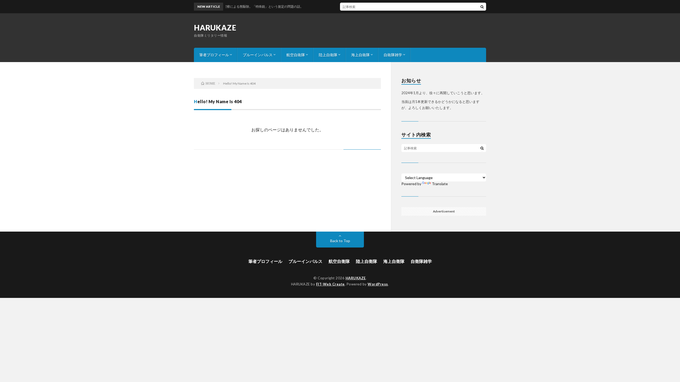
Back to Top (340, 240)
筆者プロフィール (214, 55)
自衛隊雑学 (393, 55)
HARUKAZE (215, 27)
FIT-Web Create (330, 284)
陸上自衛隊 (328, 55)
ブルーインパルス (258, 55)
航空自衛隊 (295, 55)
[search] (482, 7)
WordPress (378, 284)
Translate (440, 183)
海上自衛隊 (360, 55)
